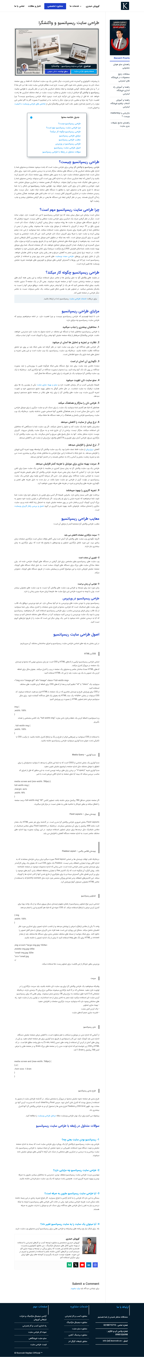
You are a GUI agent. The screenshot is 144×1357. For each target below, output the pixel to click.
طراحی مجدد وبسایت (64, 256)
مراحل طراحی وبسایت (47, 1115)
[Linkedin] (88, 1264)
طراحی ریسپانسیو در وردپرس (68, 144)
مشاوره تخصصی (55, 6)
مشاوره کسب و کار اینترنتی (76, 1316)
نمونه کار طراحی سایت (37, 1332)
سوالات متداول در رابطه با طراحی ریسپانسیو (61, 152)
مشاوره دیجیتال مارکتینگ (77, 1322)
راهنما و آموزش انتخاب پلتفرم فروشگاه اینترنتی (120, 103)
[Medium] (69, 1264)
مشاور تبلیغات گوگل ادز (77, 1341)
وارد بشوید (75, 1288)
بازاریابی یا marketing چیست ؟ (120, 114)
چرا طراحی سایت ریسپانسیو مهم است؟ (63, 127)
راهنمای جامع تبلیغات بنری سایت (120, 124)
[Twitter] (75, 1264)
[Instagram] (95, 1264)
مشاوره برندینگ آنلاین (77, 1335)
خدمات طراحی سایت (77, 298)
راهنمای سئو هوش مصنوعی (121, 66)
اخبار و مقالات (34, 6)
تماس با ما (19, 6)
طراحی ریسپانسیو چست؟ (69, 123)
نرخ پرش (89, 449)
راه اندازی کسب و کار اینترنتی (34, 1325)
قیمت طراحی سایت (38, 1344)
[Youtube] (82, 1264)
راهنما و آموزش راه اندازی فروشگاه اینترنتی (121, 90)
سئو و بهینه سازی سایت (47, 384)
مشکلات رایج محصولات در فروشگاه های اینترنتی (120, 77)
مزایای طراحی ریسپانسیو (70, 136)
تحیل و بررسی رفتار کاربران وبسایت (29, 506)
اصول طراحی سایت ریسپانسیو (67, 148)
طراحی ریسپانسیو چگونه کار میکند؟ (65, 131)
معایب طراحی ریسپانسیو (70, 139)
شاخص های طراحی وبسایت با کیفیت (29, 103)
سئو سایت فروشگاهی (38, 1338)
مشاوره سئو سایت (79, 1328)
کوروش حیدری (92, 6)
